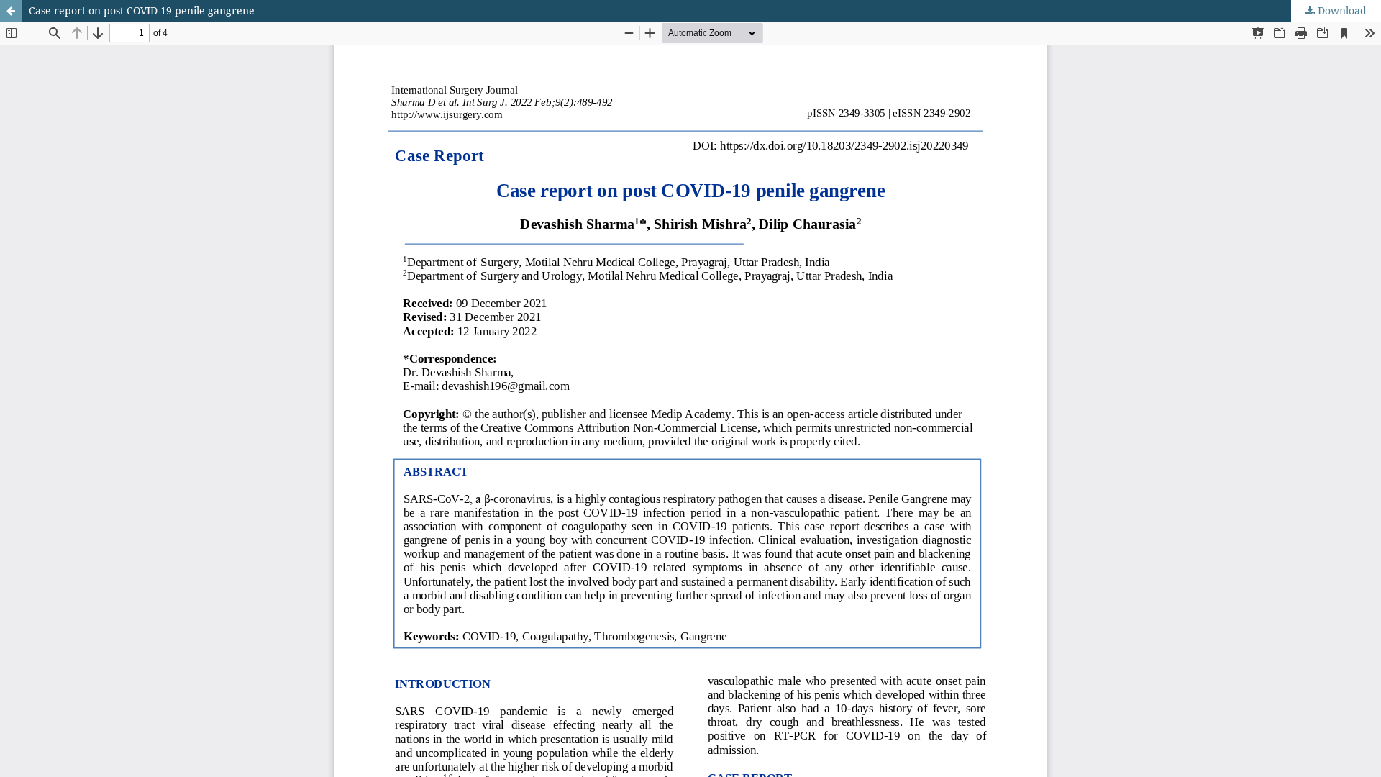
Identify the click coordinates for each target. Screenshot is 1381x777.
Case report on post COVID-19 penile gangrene (142, 10)
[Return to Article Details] (11, 11)
